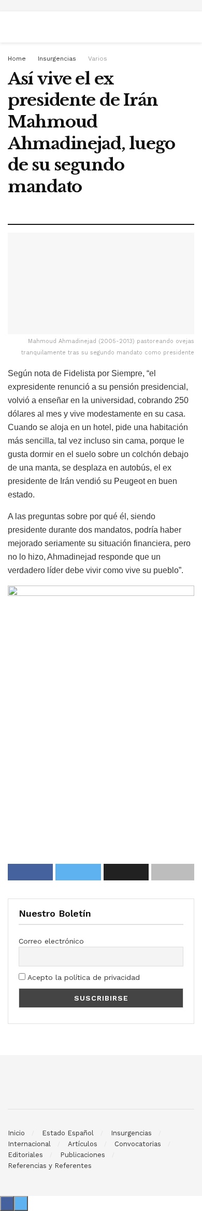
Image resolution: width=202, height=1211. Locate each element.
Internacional (29, 1144)
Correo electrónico (51, 941)
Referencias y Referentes (50, 1166)
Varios (97, 58)
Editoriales (25, 1155)
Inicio (16, 1133)
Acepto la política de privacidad (82, 977)
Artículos (82, 1144)
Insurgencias (57, 58)
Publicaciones (82, 1155)
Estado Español (68, 1133)
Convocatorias (137, 1144)
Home (17, 58)
